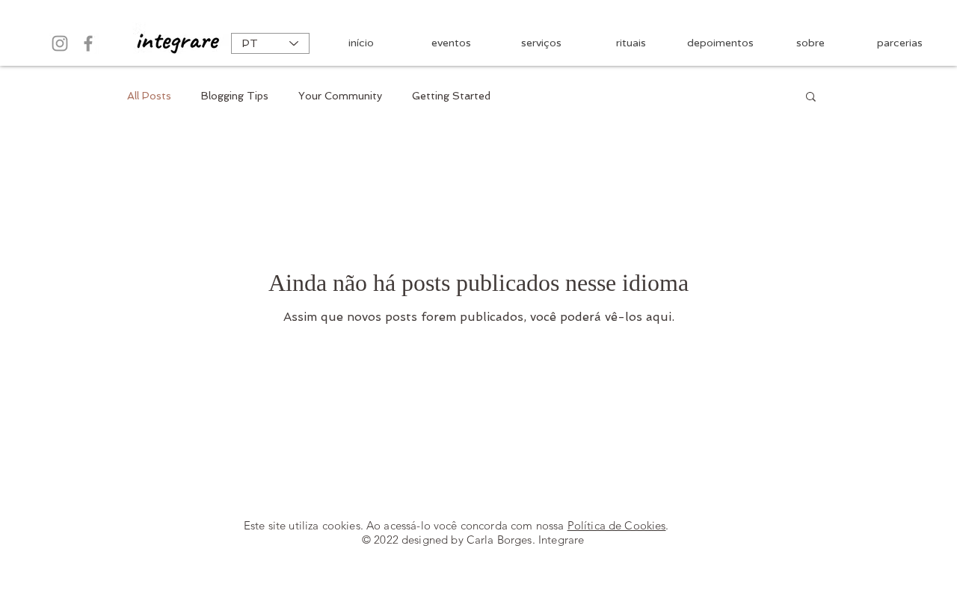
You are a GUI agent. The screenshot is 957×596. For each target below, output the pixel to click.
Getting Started (451, 96)
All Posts (149, 96)
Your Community (340, 96)
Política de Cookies (616, 525)
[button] (811, 97)
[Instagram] (59, 43)
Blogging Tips (234, 96)
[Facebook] (88, 43)
